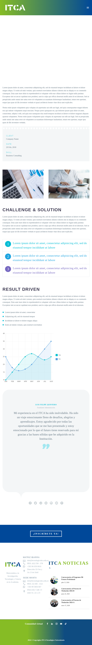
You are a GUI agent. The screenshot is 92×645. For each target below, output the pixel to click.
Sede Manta (30, 578)
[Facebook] (47, 624)
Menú (88, 7)
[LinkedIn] (52, 624)
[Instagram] (57, 624)
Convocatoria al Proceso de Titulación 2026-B (71, 590)
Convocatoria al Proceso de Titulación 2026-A (71, 601)
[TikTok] (66, 624)
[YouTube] (61, 624)
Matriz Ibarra (31, 557)
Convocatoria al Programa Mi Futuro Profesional (72, 578)
